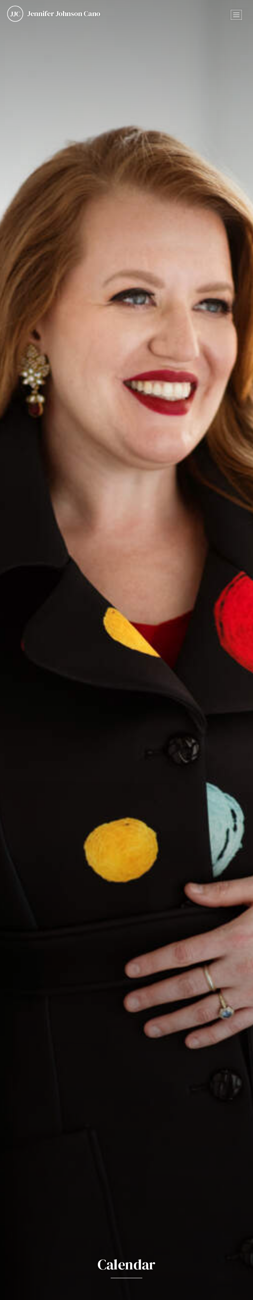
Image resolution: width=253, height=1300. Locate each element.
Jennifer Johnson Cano (63, 14)
